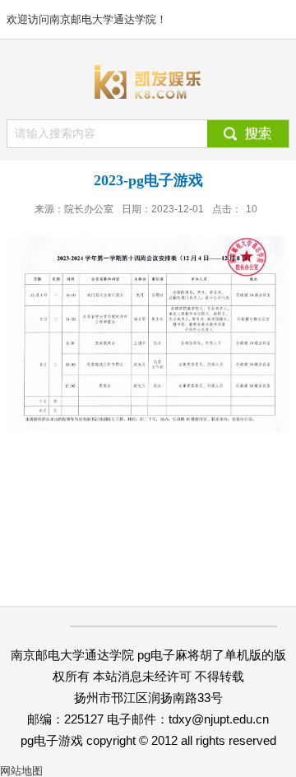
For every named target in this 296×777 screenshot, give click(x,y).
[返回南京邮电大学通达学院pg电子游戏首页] (148, 81)
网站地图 (21, 771)
